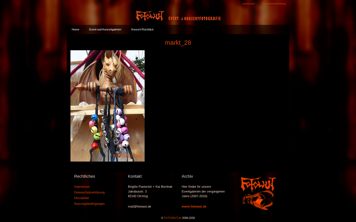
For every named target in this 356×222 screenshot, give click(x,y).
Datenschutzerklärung (274, 3)
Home (75, 29)
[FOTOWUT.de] (178, 15)
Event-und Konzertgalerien (105, 29)
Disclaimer (81, 198)
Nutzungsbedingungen (89, 203)
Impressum (249, 3)
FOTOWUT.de (172, 217)
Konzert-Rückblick (142, 29)
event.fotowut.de (194, 206)
